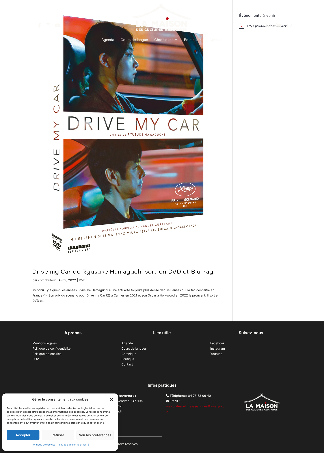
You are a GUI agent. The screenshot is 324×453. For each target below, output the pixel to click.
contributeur (47, 280)
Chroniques (163, 39)
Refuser (58, 435)
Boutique (191, 39)
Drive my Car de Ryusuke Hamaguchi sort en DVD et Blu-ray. (123, 271)
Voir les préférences (95, 435)
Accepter (23, 435)
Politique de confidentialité (73, 444)
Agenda (107, 39)
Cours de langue (134, 39)
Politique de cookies (43, 444)
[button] (111, 399)
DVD (82, 280)
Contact (215, 39)
